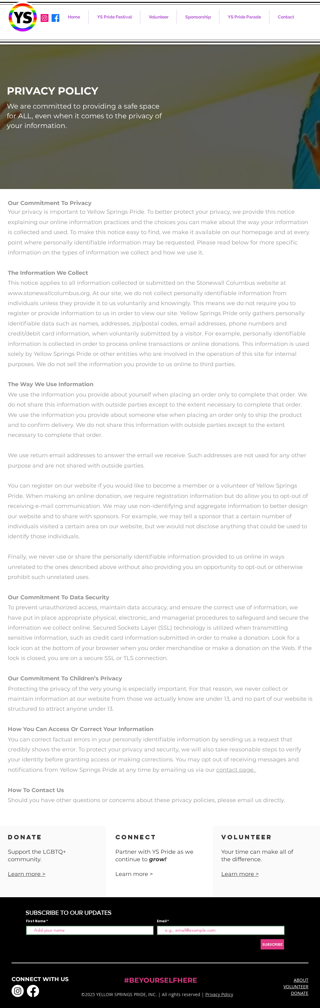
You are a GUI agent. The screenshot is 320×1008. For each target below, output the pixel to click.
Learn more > (240, 874)
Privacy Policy (219, 994)
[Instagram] (18, 991)
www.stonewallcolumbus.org (49, 293)
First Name (36, 921)
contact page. (236, 769)
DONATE (299, 993)
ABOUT (301, 980)
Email (162, 921)
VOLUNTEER (295, 987)
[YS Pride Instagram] (44, 18)
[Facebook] (55, 18)
